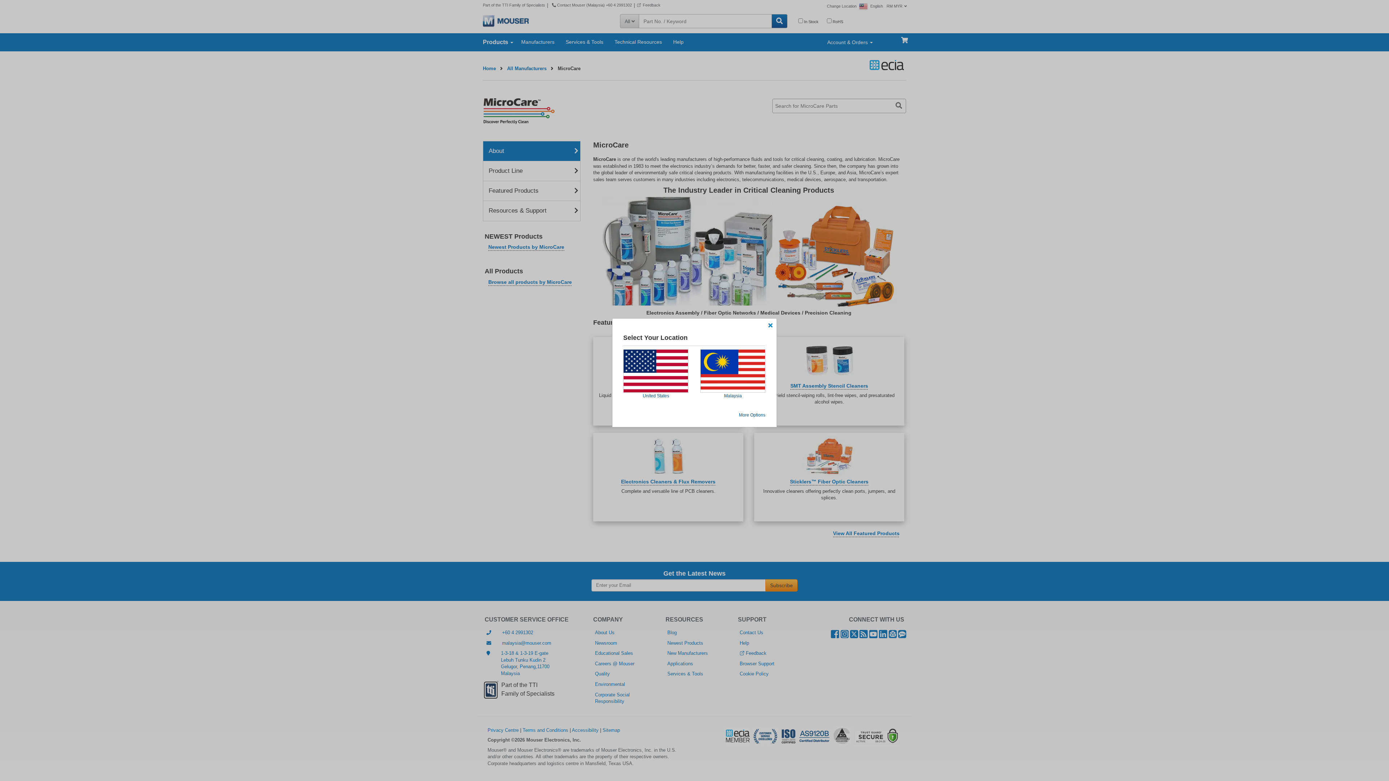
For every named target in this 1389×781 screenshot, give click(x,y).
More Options (752, 415)
